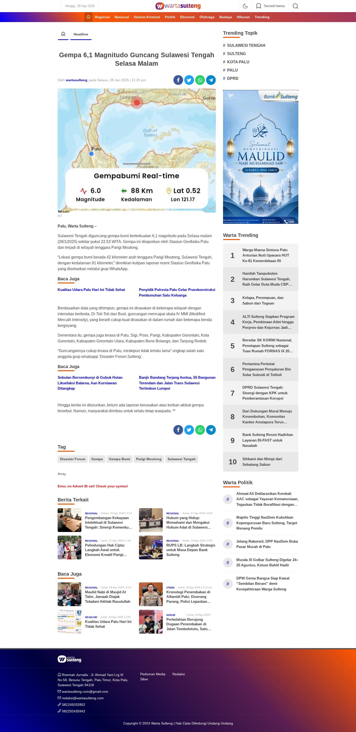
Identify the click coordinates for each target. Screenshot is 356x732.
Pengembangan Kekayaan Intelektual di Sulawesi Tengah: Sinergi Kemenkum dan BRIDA (108, 523)
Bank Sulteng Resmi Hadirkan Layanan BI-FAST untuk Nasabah (267, 440)
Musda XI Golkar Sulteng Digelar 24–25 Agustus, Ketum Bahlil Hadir (267, 562)
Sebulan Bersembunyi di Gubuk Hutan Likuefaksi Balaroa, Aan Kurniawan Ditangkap (90, 382)
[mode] (245, 6)
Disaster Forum (72, 459)
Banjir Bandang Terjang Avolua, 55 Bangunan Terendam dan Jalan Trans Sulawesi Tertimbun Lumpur (177, 382)
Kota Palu (238, 62)
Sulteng (236, 54)
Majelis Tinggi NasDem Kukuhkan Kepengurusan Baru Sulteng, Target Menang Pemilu (266, 522)
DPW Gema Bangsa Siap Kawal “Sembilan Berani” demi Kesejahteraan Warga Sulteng (262, 583)
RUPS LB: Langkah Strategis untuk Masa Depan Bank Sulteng (190, 550)
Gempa (97, 459)
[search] (295, 6)
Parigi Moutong (149, 459)
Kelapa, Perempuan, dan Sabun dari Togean (263, 300)
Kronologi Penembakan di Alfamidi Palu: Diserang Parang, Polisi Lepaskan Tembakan (188, 597)
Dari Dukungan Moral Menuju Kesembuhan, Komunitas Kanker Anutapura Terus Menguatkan (267, 417)
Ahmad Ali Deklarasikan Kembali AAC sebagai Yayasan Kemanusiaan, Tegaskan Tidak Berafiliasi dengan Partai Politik (267, 499)
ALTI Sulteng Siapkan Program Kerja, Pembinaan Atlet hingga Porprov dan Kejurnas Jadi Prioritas (268, 322)
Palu (232, 70)
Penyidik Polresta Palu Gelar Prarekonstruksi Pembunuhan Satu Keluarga (177, 292)
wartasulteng (76, 80)
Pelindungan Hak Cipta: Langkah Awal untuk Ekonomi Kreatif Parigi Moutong (105, 550)
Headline (81, 34)
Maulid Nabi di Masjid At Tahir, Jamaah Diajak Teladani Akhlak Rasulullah (107, 596)
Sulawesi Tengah (182, 459)
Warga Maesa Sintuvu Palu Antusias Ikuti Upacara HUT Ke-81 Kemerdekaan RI (265, 255)
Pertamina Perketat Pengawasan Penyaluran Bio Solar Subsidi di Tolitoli (266, 369)
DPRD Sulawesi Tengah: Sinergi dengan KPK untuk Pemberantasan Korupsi (264, 392)
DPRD (233, 78)
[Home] (88, 17)
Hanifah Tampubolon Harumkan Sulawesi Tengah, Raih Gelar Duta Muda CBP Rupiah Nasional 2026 (266, 279)
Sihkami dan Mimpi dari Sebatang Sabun (262, 462)
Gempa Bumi (119, 459)
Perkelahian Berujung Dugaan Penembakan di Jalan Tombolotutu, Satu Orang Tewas (187, 624)
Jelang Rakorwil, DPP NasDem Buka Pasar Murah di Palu (267, 544)
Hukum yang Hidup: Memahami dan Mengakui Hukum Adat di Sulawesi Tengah (187, 523)
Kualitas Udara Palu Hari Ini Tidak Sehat (91, 290)
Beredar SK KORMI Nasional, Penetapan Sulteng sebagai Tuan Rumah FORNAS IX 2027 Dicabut (267, 346)
